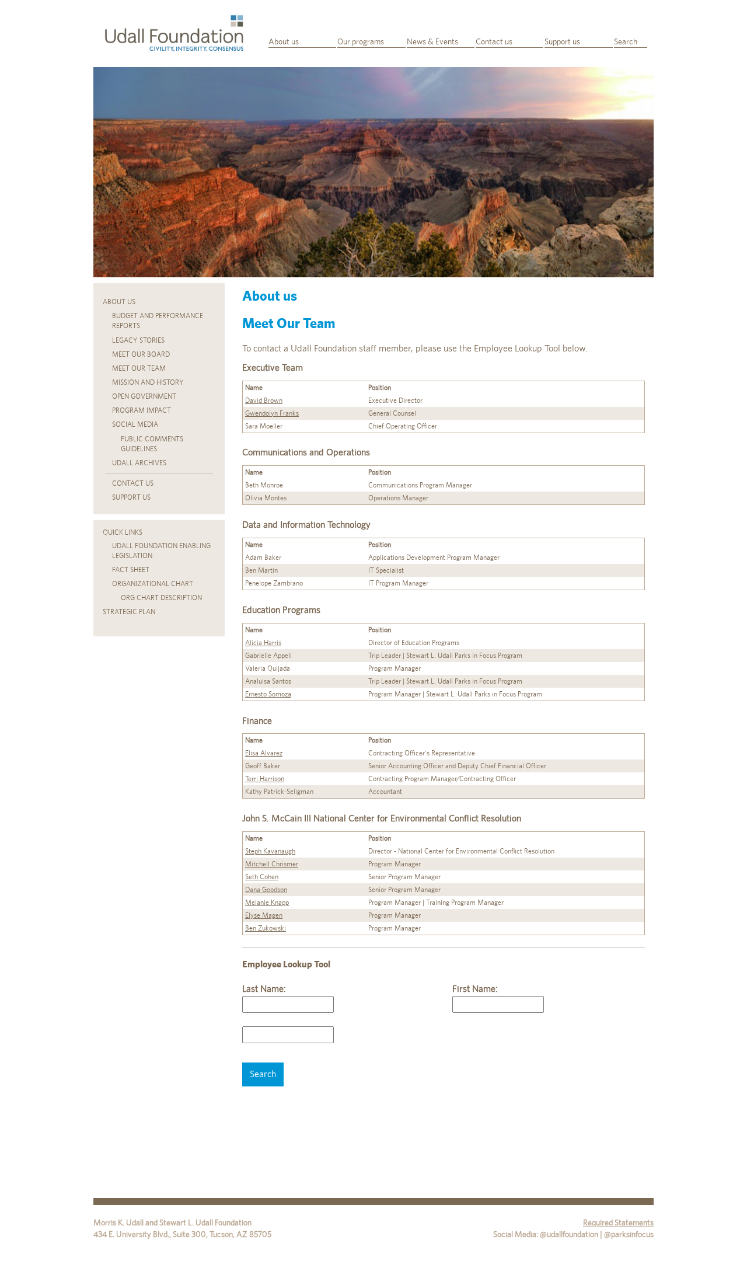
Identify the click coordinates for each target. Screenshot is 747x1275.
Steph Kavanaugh (270, 851)
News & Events (432, 41)
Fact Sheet (130, 570)
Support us (562, 41)
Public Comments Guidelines (152, 444)
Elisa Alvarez (263, 753)
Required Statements (618, 1222)
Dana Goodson (266, 890)
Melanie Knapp (267, 902)
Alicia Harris (263, 643)
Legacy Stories (138, 340)
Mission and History (148, 382)
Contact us (494, 41)
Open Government (144, 396)
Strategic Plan (129, 612)
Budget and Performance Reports (157, 321)
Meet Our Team (139, 368)
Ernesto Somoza (268, 694)
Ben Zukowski (265, 928)
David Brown (263, 400)
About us (283, 41)
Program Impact (141, 410)
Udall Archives (139, 463)
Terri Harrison (264, 779)
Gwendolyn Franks (272, 413)
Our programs (360, 41)
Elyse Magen (263, 915)
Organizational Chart (152, 584)
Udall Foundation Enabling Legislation (161, 551)
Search (625, 41)
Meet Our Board (141, 354)
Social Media (135, 424)
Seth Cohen (261, 877)
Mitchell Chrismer (271, 864)
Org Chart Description (161, 598)
